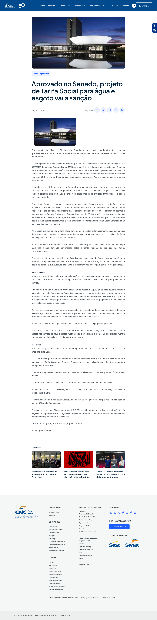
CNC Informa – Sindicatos (57, 586)
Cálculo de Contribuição (57, 545)
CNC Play (52, 562)
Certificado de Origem (86, 520)
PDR (80, 553)
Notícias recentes (55, 533)
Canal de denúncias (55, 574)
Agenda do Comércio (86, 523)
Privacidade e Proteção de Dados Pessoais (63, 598)
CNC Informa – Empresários (88, 532)
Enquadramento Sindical (57, 542)
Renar (81, 559)
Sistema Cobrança (85, 547)
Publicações (78, 6)
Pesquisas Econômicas (98, 6)
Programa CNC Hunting (86, 514)
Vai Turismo (53, 565)
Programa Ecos (84, 564)
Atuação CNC (53, 536)
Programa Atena (54, 583)
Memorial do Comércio (56, 550)
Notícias (64, 6)
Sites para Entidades (86, 550)
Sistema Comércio (47, 6)
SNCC (81, 561)
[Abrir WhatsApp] (151, 614)
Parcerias (82, 529)
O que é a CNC (54, 512)
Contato (125, 6)
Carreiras (52, 515)
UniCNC (81, 544)
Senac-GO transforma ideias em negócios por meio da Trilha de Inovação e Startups (110, 474)
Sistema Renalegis (85, 556)
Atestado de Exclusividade (88, 517)
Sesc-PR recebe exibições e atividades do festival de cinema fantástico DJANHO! (76, 474)
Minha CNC (52, 568)
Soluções (114, 6)
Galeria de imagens (55, 580)
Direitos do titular (109, 598)
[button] (97, 110)
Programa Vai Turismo (86, 526)
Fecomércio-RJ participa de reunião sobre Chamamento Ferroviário (44, 474)
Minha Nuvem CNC (55, 571)
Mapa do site (53, 527)
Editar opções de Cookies (90, 598)
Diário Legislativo (41, 73)
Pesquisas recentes (56, 530)
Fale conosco (53, 577)
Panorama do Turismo (56, 589)
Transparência (54, 548)
